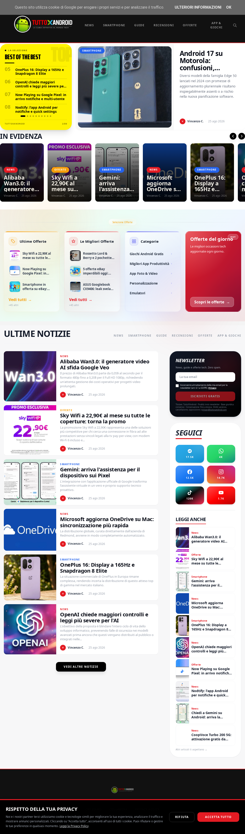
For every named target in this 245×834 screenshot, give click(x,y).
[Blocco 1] (23, 116)
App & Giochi (216, 25)
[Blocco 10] (50, 116)
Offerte (190, 25)
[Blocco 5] (36, 116)
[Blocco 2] (27, 116)
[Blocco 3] (30, 116)
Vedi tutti (20, 299)
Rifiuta (182, 817)
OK (228, 7)
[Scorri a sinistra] (233, 136)
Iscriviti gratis (205, 396)
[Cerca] (235, 25)
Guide (139, 25)
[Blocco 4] (33, 116)
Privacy (212, 387)
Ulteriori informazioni (198, 7)
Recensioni (164, 25)
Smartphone (114, 25)
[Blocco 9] (47, 116)
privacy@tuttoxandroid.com (214, 409)
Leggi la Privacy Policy (74, 826)
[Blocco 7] (42, 116)
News (89, 25)
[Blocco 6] (39, 116)
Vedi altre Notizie (81, 667)
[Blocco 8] (44, 116)
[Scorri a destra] (241, 136)
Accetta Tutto (218, 817)
